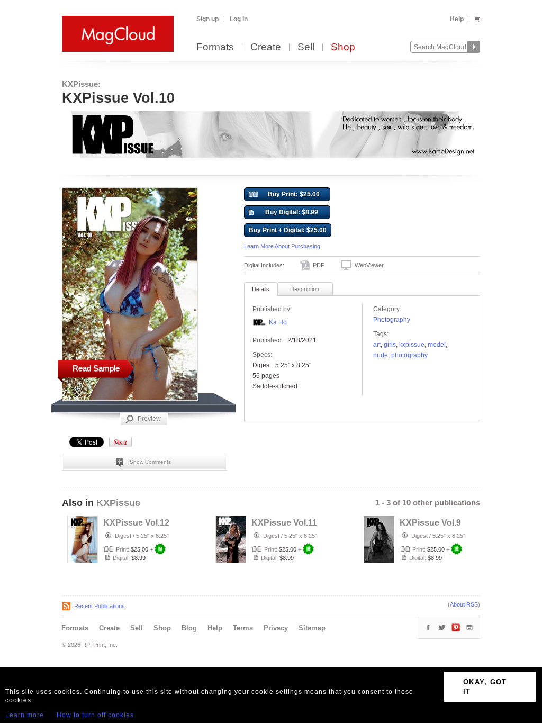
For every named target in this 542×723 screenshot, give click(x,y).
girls (390, 344)
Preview (149, 418)
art (377, 344)
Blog (189, 628)
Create (265, 47)
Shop (343, 47)
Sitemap (312, 628)
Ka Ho (278, 322)
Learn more (24, 715)
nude (380, 355)
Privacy (276, 628)
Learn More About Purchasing (282, 246)
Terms (243, 628)
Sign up (207, 19)
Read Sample (96, 368)
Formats (215, 47)
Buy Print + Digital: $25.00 (288, 230)
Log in (239, 19)
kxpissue (411, 344)
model (437, 344)
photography (409, 355)
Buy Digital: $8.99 (291, 212)
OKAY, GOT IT (485, 686)
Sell (305, 47)
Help (457, 19)
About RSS (464, 604)
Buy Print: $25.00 (294, 194)
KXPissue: (81, 83)
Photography (391, 319)
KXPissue (118, 503)
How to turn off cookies (95, 715)
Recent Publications (99, 606)
